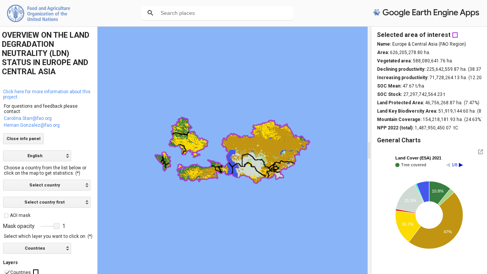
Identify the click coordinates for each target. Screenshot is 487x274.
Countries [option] (35, 248)
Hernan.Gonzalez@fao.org (32, 125)
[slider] (50, 226)
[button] (57, 226)
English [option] (35, 155)
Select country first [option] (44, 202)
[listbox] (37, 155)
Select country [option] (44, 185)
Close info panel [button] (23, 138)
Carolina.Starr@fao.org (28, 118)
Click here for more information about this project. (47, 94)
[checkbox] (6, 215)
